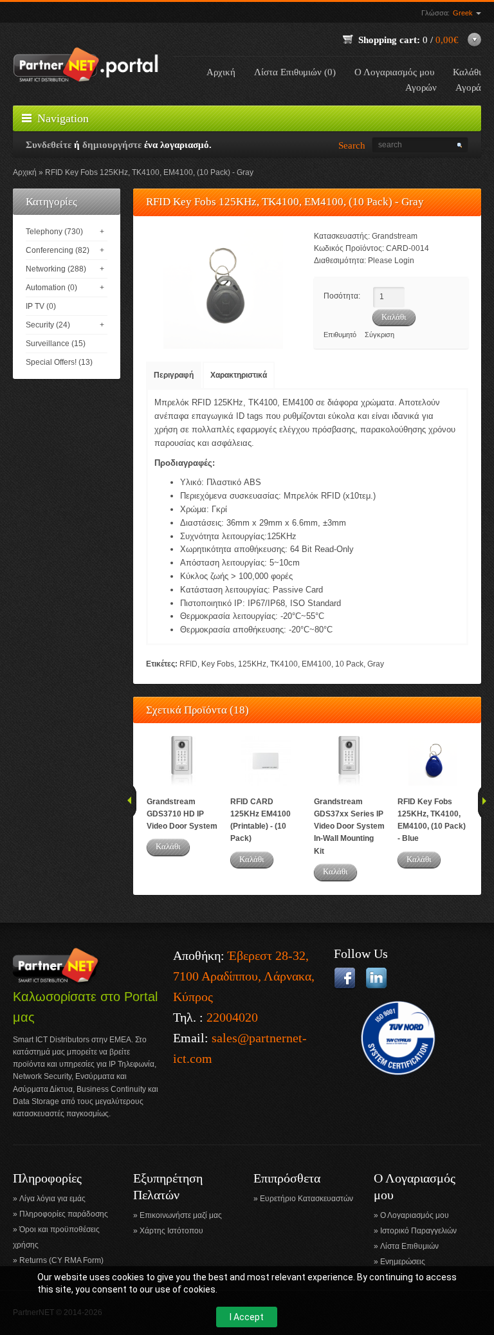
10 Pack (349, 663)
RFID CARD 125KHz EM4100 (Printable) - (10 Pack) (260, 820)
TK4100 (284, 663)
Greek (464, 13)
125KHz (252, 663)
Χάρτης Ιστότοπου (171, 1230)
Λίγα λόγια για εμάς (52, 1198)
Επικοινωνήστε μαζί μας (181, 1215)
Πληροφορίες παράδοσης (63, 1214)
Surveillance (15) (56, 343)
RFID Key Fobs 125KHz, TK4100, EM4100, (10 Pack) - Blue (432, 820)
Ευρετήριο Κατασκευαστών (306, 1198)
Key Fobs (217, 663)
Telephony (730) (54, 231)
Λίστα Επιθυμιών (409, 1246)
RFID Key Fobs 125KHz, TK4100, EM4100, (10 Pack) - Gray (149, 172)
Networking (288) (56, 268)
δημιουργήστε (112, 145)
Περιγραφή (174, 375)
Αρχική (220, 72)
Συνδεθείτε (48, 145)
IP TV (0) (41, 306)
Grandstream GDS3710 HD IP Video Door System (182, 814)
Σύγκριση (379, 334)
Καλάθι (168, 846)
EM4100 (316, 663)
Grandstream (394, 236)
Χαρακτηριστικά (238, 375)
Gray (375, 663)
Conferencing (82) (57, 250)
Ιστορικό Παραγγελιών (418, 1230)
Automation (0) (51, 287)
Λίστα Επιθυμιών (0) (295, 72)
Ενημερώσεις (402, 1261)
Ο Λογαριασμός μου (394, 72)
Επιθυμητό (340, 334)
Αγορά (468, 87)
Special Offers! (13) (59, 362)
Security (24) (48, 324)
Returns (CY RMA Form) (61, 1260)
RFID (188, 663)
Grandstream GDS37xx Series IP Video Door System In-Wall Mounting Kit (349, 826)
